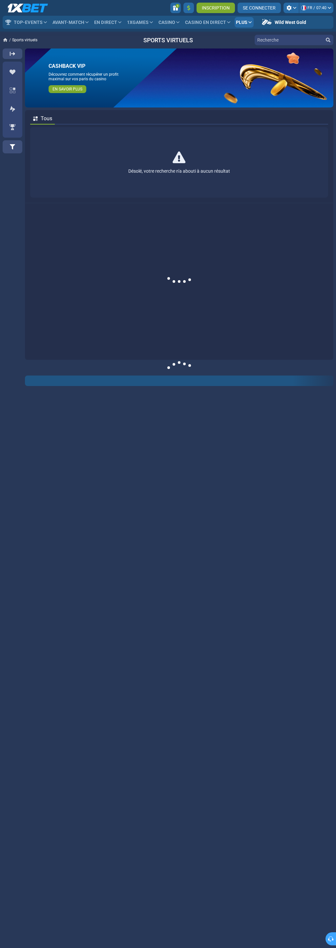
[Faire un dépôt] (188, 8)
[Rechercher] (328, 40)
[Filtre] (12, 146)
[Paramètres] (291, 8)
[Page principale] (7, 40)
